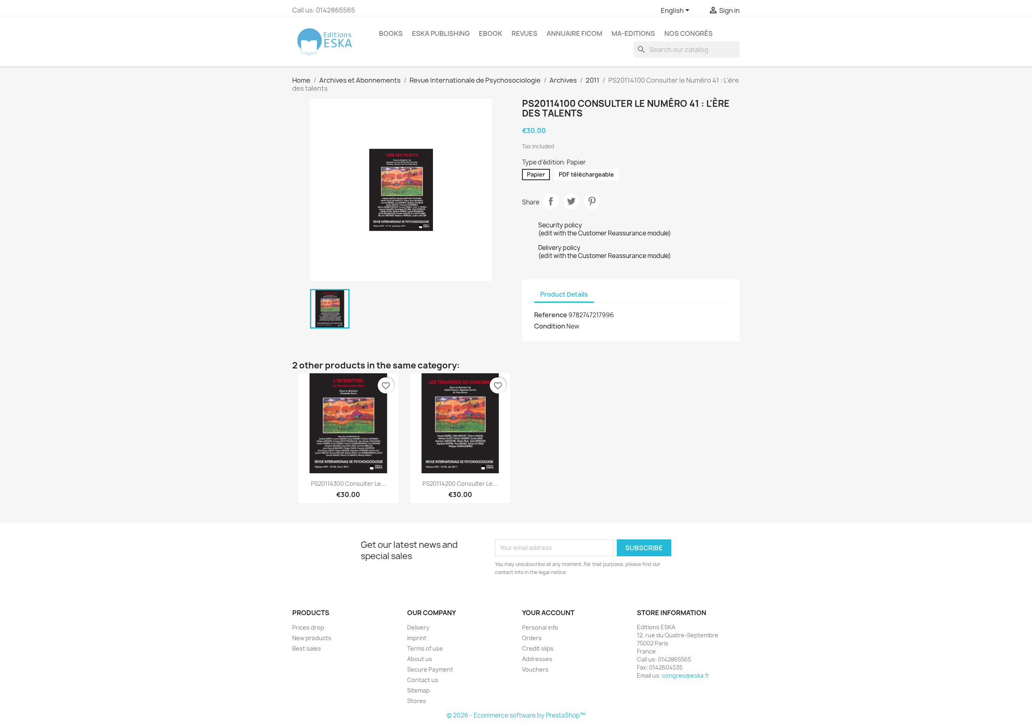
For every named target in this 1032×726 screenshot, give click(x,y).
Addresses (537, 659)
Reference (550, 315)
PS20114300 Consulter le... (348, 483)
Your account (548, 612)
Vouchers (535, 669)
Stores (416, 701)
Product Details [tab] (564, 294)
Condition (549, 326)
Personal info (540, 627)
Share (551, 201)
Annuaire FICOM (574, 33)
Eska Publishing (441, 33)
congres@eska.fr (686, 675)
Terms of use (425, 648)
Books (391, 33)
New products (311, 638)
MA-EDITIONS (633, 33)
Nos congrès (688, 33)
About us (419, 659)
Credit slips (537, 648)
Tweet (571, 201)
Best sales (306, 648)
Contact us (422, 680)
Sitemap (418, 690)
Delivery (418, 627)
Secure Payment (430, 669)
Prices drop (308, 627)
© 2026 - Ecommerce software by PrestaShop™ (516, 715)
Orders (532, 638)
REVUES (524, 33)
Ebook (490, 33)
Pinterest (592, 201)
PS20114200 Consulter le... (459, 483)
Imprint (417, 638)
